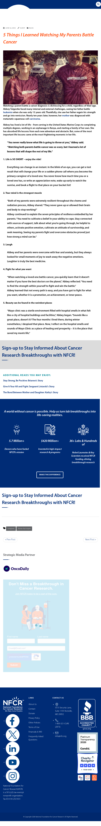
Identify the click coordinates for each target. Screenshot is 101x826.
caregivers (10, 533)
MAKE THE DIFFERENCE (49, 480)
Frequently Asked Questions (36, 743)
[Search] (98, 4)
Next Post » (90, 544)
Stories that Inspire (24, 533)
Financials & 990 (35, 737)
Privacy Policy (34, 723)
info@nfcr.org (60, 741)
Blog (31, 33)
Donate (32, 719)
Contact (32, 714)
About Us (33, 709)
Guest (22, 33)
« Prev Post (10, 544)
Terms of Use (34, 732)
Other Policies (34, 728)
